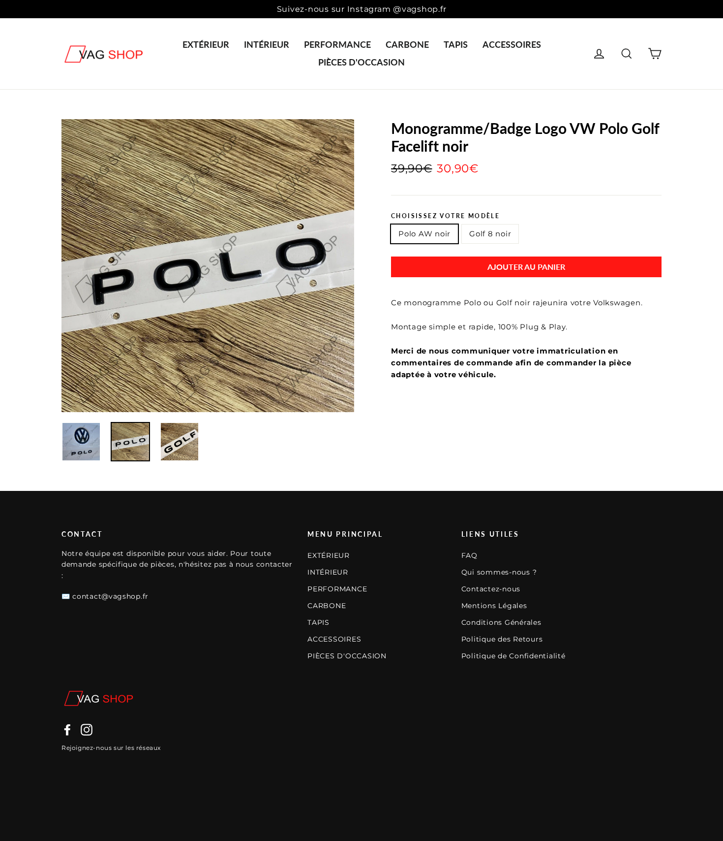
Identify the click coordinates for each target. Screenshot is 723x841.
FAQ (469, 555)
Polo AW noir (424, 233)
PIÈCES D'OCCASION (361, 62)
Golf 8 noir (490, 233)
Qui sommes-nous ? (499, 572)
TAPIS (456, 44)
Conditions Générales (501, 622)
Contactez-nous (491, 588)
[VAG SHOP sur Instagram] (86, 729)
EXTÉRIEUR (205, 44)
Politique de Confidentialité (513, 655)
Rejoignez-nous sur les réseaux (111, 747)
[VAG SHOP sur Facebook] (67, 729)
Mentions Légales (494, 605)
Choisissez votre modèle (445, 216)
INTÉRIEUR (266, 44)
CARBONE (407, 44)
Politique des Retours (502, 639)
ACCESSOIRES (511, 44)
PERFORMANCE (337, 44)
